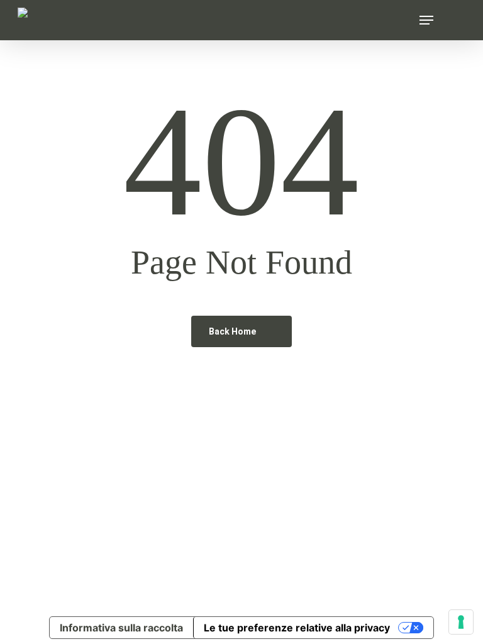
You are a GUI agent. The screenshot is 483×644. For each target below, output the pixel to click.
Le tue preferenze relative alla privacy (297, 627)
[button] (426, 20)
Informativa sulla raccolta (121, 627)
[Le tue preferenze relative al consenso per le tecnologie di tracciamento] (461, 622)
